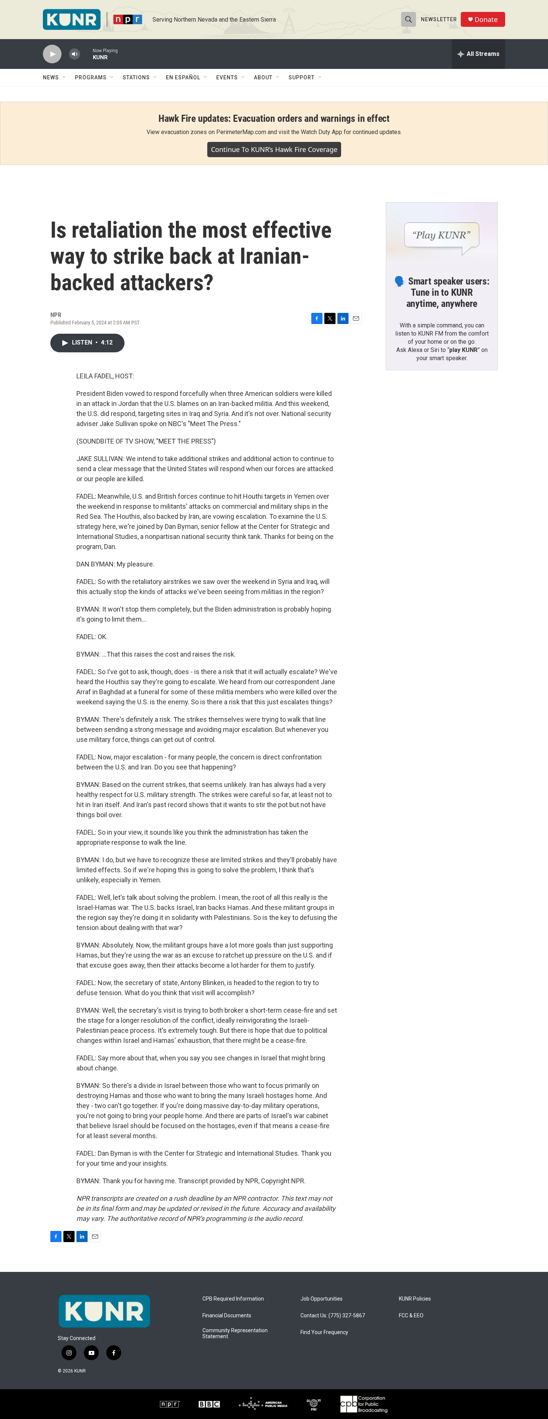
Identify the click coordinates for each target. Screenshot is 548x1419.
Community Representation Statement (235, 1333)
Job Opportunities (321, 1299)
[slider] (86, 54)
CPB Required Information (233, 1299)
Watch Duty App (321, 132)
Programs (91, 77)
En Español (183, 77)
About (263, 77)
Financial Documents (226, 1315)
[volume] (74, 54)
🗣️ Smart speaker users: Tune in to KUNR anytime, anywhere (441, 292)
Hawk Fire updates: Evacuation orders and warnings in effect (274, 118)
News (51, 77)
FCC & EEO (411, 1315)
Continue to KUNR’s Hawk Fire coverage (274, 149)
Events (227, 77)
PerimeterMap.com (241, 132)
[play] (52, 54)
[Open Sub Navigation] (64, 77)
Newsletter (439, 19)
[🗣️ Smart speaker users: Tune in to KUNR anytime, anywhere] (441, 234)
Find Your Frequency (324, 1332)
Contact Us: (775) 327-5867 (332, 1315)
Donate (486, 19)
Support (302, 77)
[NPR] (170, 1404)
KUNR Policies (415, 1299)
